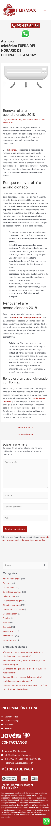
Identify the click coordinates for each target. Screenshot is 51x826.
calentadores (9, 596)
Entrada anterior (25, 427)
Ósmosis (7, 627)
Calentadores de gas (12, 601)
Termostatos (8, 636)
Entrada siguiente (25, 434)
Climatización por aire (13, 609)
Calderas (7, 583)
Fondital (6, 618)
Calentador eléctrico (12, 592)
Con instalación (10, 614)
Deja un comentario (12, 119)
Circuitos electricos (12, 605)
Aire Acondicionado (31, 119)
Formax (6, 622)
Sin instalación (9, 631)
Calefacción (8, 587)
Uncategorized (9, 640)
